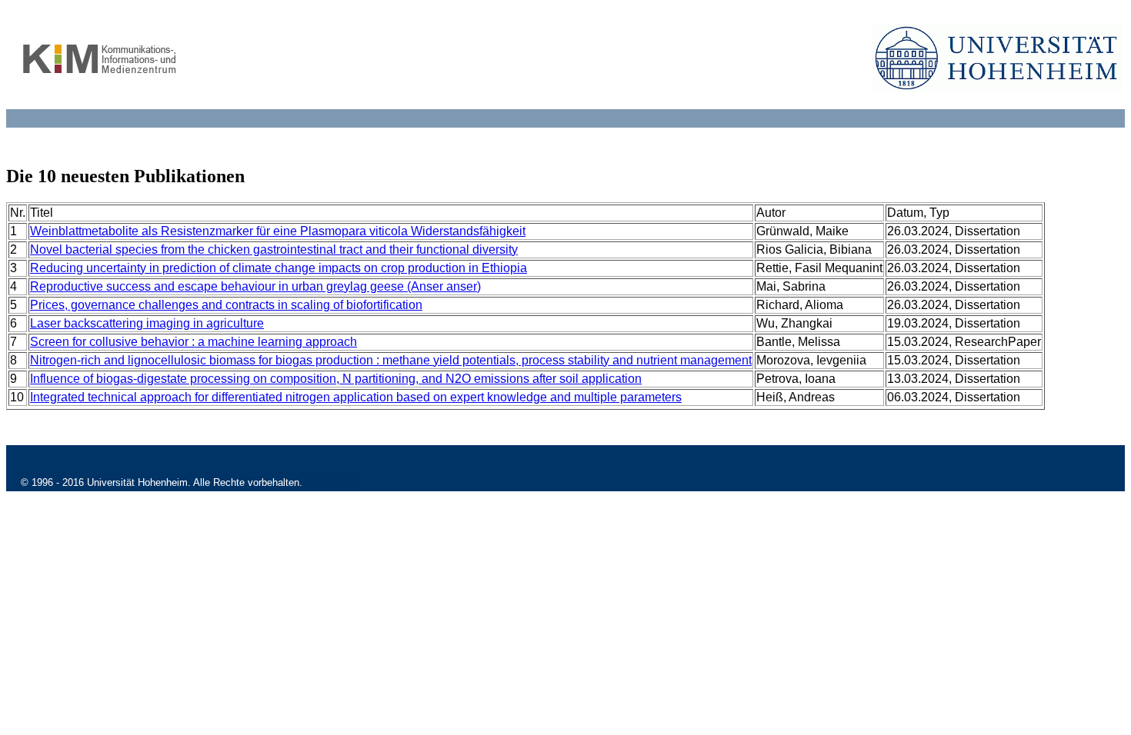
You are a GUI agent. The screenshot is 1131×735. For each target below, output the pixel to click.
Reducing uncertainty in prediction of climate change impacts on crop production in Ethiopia (278, 267)
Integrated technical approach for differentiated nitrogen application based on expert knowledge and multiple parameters (356, 397)
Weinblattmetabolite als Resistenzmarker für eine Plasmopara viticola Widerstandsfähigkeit (277, 231)
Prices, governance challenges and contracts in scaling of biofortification (226, 304)
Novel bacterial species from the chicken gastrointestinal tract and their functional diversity (274, 249)
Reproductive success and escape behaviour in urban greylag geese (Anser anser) (255, 286)
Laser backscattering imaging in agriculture (147, 323)
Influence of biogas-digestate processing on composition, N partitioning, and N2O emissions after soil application (336, 378)
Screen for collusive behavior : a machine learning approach (193, 341)
